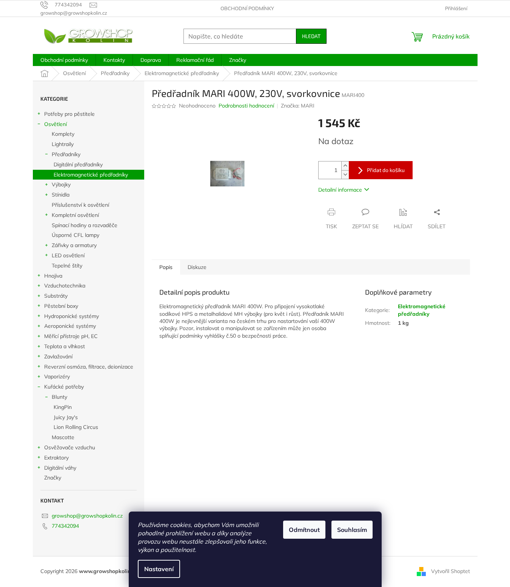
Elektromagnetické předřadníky (91, 174)
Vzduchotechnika (64, 285)
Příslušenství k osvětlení (80, 204)
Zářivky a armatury (74, 245)
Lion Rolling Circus (76, 427)
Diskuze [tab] (197, 267)
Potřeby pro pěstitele (69, 114)
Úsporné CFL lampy (75, 235)
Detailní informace (340, 189)
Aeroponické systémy (70, 326)
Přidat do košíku (386, 170)
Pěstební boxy (61, 306)
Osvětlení (55, 124)
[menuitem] (64, 60)
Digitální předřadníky (78, 164)
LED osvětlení (68, 255)
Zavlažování (58, 356)
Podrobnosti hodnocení (246, 105)
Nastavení (159, 569)
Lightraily (63, 144)
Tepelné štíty (67, 265)
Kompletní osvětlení (75, 215)
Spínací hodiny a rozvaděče (84, 225)
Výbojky (61, 184)
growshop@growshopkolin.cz (87, 515)
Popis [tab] (166, 267)
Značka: (297, 105)
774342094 (65, 525)
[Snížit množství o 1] (345, 174)
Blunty (59, 396)
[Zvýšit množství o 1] (345, 165)
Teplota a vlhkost (64, 346)
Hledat (311, 36)
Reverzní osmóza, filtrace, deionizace (88, 366)
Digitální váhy (60, 467)
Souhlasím (352, 529)
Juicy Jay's (66, 417)
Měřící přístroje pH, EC (71, 336)
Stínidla (60, 194)
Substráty (56, 295)
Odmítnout (304, 529)
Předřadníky (66, 154)
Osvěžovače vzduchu (69, 447)
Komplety (63, 134)
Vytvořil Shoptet (450, 571)
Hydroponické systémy (71, 316)
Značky (52, 477)
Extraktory (56, 457)
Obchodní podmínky (247, 8)
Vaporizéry (57, 376)
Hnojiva (53, 275)
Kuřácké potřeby (64, 386)
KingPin (63, 407)
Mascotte (63, 437)
